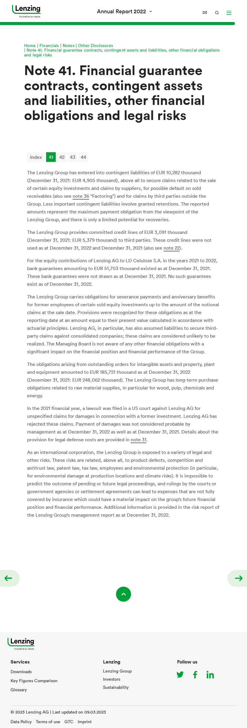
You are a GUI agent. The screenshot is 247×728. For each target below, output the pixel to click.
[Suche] (217, 12)
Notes (68, 45)
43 (72, 157)
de (204, 12)
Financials (49, 45)
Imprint (85, 721)
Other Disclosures (95, 45)
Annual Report (121, 11)
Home (30, 45)
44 (83, 157)
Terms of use (48, 721)
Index (36, 157)
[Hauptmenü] (229, 12)
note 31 (138, 439)
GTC (68, 721)
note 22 (172, 248)
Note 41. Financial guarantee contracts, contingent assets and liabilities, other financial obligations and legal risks (122, 52)
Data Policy (21, 721)
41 (51, 157)
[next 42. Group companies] (237, 578)
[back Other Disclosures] (10, 578)
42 (61, 157)
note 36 (81, 196)
